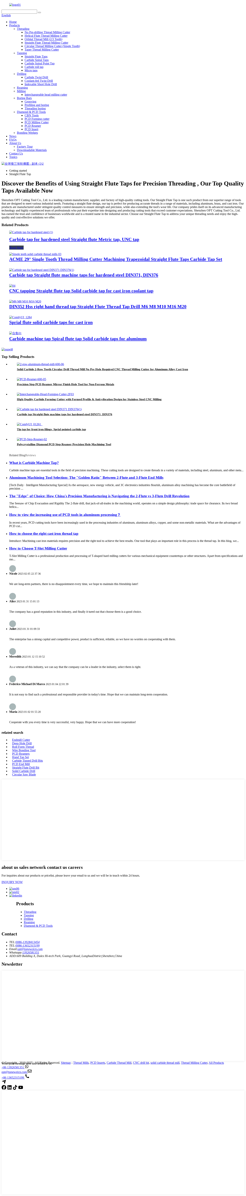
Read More (16, 247)
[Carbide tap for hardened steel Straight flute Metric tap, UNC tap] (31, 232)
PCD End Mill (21, 764)
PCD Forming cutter (37, 118)
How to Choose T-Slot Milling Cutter (38, 548)
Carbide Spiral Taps (37, 60)
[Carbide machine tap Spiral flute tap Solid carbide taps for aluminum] (15, 333)
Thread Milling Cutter (194, 1062)
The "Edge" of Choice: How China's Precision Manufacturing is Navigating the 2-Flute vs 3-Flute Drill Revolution (99, 496)
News (12, 136)
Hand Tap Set (20, 757)
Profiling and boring (37, 105)
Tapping (22, 53)
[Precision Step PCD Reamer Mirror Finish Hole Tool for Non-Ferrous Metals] (31, 379)
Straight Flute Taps (36, 56)
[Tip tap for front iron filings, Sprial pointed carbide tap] (29, 424)
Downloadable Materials (32, 150)
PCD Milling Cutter (37, 122)
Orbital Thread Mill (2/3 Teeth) (43, 39)
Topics (13, 157)
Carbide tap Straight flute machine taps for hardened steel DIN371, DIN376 (83, 274)
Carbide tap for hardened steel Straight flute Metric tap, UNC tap (74, 239)
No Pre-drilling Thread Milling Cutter (47, 32)
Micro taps (31, 70)
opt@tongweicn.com (30, 949)
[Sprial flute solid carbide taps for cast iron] (20, 317)
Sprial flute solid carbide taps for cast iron (51, 322)
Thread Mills (81, 1062)
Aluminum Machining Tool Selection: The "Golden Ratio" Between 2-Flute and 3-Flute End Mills (86, 478)
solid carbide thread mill (165, 1062)
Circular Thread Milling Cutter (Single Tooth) (52, 46)
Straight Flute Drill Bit (25, 767)
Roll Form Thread (23, 746)
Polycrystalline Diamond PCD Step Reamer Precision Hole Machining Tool (64, 444)
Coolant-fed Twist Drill (39, 80)
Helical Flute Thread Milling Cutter (46, 35)
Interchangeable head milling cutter (46, 94)
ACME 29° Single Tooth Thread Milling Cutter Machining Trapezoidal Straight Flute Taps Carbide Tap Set (115, 259)
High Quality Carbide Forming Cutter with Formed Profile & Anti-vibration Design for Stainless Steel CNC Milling (89, 399)
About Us (15, 143)
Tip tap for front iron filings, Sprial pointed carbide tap (51, 429)
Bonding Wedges (27, 132)
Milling (21, 91)
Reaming (22, 87)
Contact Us (16, 153)
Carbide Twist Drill (36, 77)
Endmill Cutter (21, 739)
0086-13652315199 (28, 945)
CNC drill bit (141, 1062)
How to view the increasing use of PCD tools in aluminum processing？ (65, 515)
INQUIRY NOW (12, 882)
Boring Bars (24, 98)
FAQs (13, 139)
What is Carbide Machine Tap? (34, 463)
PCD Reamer (33, 125)
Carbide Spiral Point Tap (40, 63)
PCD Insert (31, 129)
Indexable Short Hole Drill (41, 84)
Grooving (30, 101)
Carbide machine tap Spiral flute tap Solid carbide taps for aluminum (78, 338)
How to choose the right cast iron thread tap (43, 534)
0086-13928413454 (28, 942)
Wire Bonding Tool (24, 750)
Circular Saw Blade (24, 774)
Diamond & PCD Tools (31, 112)
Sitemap (66, 1062)
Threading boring (35, 108)
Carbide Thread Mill (119, 1062)
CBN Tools (32, 115)
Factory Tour (25, 146)
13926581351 (30, 952)
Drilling (21, 73)
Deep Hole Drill (22, 743)
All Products (216, 1062)
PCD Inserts (97, 1062)
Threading (23, 28)
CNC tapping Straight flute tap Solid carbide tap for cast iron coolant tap (81, 290)
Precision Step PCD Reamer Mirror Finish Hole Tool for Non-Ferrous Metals (65, 384)
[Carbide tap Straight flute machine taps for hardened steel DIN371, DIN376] (41, 270)
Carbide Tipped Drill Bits (27, 760)
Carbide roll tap (34, 67)
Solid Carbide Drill (23, 771)
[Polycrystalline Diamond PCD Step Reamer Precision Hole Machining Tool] (32, 439)
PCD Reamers (21, 753)
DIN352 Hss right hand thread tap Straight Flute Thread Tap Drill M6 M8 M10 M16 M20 (97, 306)
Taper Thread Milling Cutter (42, 49)
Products (14, 25)
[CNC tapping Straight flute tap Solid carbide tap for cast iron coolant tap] (12, 285)
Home (13, 21)
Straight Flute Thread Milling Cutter (46, 42)
